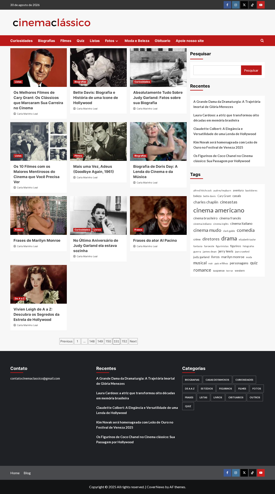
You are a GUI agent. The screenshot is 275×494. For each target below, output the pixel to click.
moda (249, 257)
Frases (19, 229)
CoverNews (155, 487)
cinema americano (218, 210)
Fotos (109, 40)
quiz (254, 262)
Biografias (46, 40)
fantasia (197, 246)
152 (124, 341)
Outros (255, 397)
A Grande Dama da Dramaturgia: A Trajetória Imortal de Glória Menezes (226, 104)
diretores (211, 238)
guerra (197, 251)
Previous (66, 341)
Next (133, 341)
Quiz (80, 40)
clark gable (229, 230)
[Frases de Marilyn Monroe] (38, 215)
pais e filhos (221, 263)
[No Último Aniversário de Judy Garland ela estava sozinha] (98, 215)
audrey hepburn (222, 190)
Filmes (65, 40)
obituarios (235, 397)
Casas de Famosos (217, 379)
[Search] (262, 41)
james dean (210, 251)
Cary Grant (224, 196)
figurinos (235, 246)
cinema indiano (202, 223)
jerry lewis (225, 251)
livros (215, 257)
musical (200, 262)
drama (229, 238)
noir (210, 263)
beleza (197, 196)
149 (100, 341)
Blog (27, 473)
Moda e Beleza (137, 40)
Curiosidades (21, 40)
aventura (238, 190)
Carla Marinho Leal (27, 113)
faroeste (209, 246)
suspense (219, 270)
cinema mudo (207, 230)
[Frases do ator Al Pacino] (158, 215)
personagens (239, 263)
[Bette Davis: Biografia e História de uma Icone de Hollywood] (98, 67)
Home (15, 473)
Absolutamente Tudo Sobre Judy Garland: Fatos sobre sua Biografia (158, 97)
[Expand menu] (116, 41)
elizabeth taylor (247, 239)
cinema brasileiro (205, 218)
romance (202, 270)
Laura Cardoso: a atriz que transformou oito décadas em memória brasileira (226, 117)
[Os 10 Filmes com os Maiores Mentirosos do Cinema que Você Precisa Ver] (38, 141)
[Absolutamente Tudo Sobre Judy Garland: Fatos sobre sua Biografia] (158, 67)
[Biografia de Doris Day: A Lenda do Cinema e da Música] (158, 141)
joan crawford (242, 251)
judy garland (201, 257)
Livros (97, 229)
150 (108, 341)
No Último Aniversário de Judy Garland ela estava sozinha (95, 245)
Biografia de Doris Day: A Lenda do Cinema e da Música (155, 171)
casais (236, 196)
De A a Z (19, 298)
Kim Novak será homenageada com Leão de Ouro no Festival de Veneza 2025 (225, 144)
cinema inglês (221, 223)
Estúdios (207, 388)
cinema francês (230, 218)
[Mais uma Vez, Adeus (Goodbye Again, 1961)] (98, 141)
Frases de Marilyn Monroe (37, 240)
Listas (95, 40)
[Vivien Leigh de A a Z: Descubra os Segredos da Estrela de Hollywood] (38, 284)
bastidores (251, 190)
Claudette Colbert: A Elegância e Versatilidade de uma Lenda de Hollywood (224, 131)
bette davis (209, 196)
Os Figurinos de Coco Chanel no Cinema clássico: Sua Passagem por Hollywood (223, 158)
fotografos (248, 246)
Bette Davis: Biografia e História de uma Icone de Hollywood (95, 97)
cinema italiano (241, 223)
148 (92, 341)
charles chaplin (205, 202)
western (240, 270)
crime (197, 239)
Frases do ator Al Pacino (155, 240)
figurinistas (222, 246)
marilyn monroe (232, 257)
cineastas (228, 201)
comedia (246, 230)
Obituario (162, 40)
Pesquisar (200, 53)
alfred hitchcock (202, 190)
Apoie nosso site (190, 40)
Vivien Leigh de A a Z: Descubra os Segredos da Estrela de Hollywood (37, 314)
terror (229, 270)
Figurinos (225, 388)
